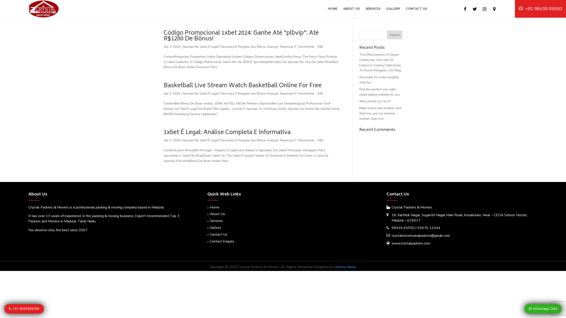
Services (373, 9)
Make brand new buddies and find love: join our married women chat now (380, 113)
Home (332, 9)
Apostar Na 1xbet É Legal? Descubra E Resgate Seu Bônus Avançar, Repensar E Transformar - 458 (252, 47)
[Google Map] (494, 9)
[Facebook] (465, 9)
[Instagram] (484, 9)
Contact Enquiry (222, 241)
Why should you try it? (375, 101)
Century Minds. (345, 267)
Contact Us (416, 9)
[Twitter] (475, 9)
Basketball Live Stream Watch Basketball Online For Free (243, 86)
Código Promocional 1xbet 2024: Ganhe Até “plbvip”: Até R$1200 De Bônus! (241, 36)
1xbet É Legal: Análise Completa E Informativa (227, 133)
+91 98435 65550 (543, 9)
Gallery (393, 9)
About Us (351, 9)
